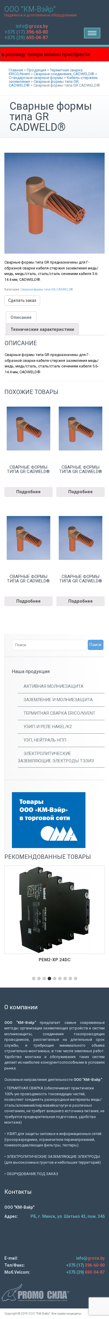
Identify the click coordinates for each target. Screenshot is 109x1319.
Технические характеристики (42, 329)
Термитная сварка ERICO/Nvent (59, 713)
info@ (32, 26)
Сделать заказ (22, 300)
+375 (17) (26, 32)
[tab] (21, 317)
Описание (21, 317)
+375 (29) (26, 37)
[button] (33, 978)
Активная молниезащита (53, 686)
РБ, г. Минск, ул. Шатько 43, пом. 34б (68, 1216)
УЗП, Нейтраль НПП (45, 740)
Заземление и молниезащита (58, 699)
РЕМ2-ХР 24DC (55, 959)
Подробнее (28, 491)
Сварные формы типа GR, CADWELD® (46, 289)
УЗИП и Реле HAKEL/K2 (48, 726)
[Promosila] (54, 1292)
